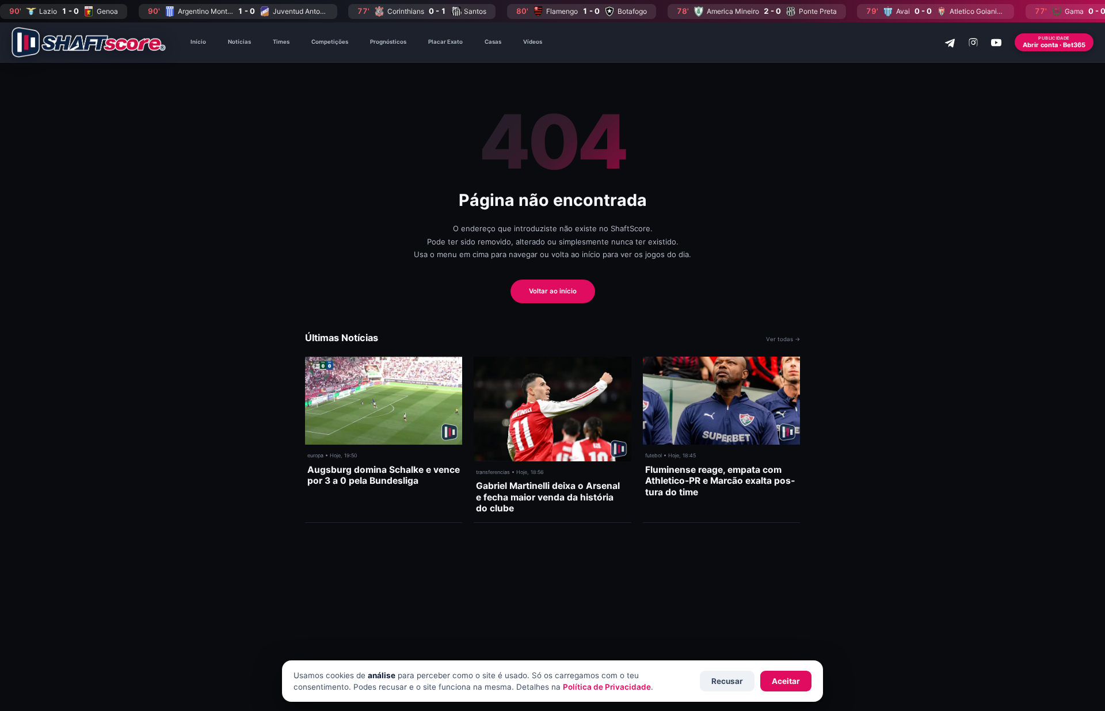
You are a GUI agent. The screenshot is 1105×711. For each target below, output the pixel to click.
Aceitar (786, 681)
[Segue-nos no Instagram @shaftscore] (973, 42)
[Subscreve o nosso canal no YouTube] (996, 42)
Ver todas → (783, 339)
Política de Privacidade (607, 686)
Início (198, 42)
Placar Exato (445, 42)
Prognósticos (388, 42)
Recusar (727, 681)
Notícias (239, 42)
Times (281, 42)
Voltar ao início (553, 291)
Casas (493, 42)
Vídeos (532, 42)
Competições (329, 42)
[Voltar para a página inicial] (89, 42)
